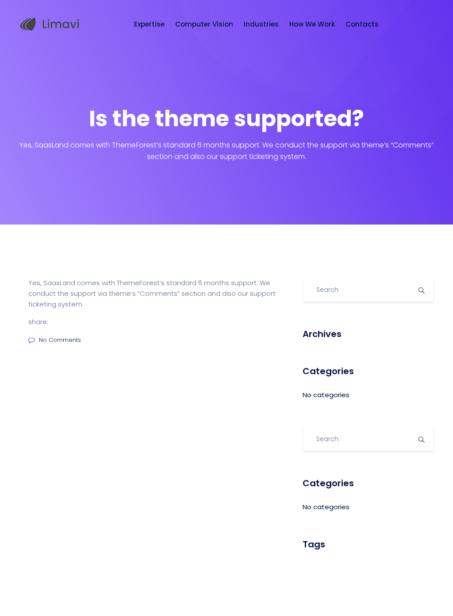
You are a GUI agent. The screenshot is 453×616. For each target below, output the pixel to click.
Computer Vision (205, 24)
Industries (262, 24)
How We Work (313, 24)
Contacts (363, 24)
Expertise (150, 24)
